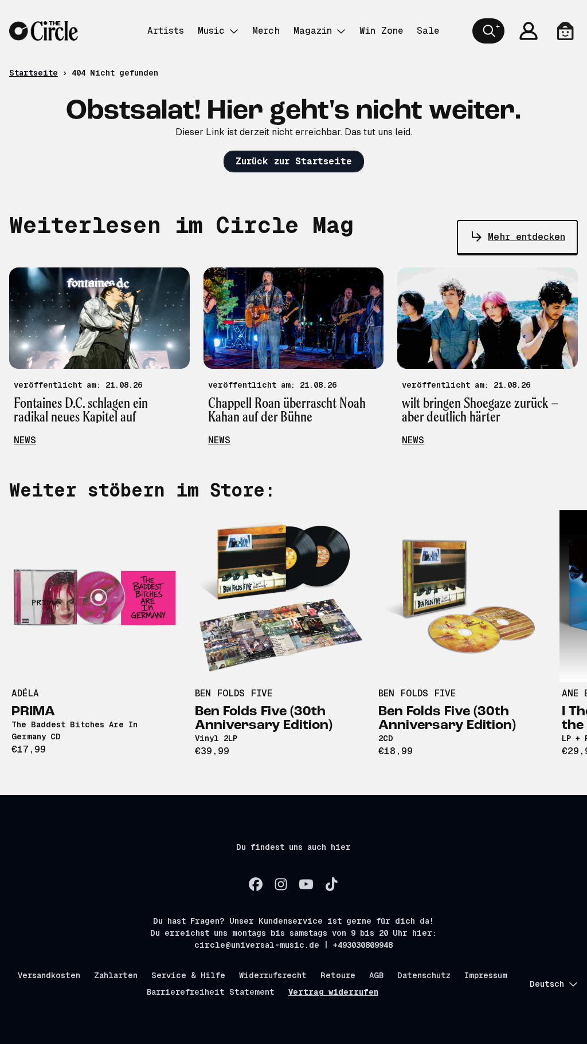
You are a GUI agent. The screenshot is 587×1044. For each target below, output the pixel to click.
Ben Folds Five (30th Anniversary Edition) (263, 718)
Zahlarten (116, 975)
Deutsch (547, 983)
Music (211, 30)
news (25, 440)
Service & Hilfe (188, 975)
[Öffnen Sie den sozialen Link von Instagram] (281, 884)
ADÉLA (25, 693)
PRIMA (33, 712)
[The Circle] (43, 31)
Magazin (313, 30)
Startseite (33, 72)
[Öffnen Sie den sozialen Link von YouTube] (306, 884)
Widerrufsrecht (273, 975)
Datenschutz (424, 975)
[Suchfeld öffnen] (488, 31)
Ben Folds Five (233, 693)
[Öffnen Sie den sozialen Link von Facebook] (255, 884)
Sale (428, 30)
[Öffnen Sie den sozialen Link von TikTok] (331, 884)
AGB (376, 975)
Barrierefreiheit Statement (211, 991)
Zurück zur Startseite (294, 161)
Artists (165, 30)
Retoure (337, 975)
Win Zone (381, 30)
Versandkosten (49, 975)
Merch (266, 30)
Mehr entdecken (526, 236)
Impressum (485, 975)
